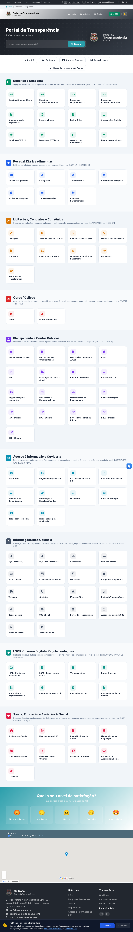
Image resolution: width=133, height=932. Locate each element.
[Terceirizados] (82, 177)
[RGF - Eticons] (20, 434)
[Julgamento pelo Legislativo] (20, 395)
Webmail (47, 2)
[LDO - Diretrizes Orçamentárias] (51, 355)
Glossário (17, 2)
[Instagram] (126, 2)
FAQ (26, 2)
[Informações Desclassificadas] (51, 496)
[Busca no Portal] (20, 629)
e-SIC (115, 14)
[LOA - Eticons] (20, 416)
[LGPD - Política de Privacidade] (20, 671)
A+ (88, 2)
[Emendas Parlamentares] (82, 196)
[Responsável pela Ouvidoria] (51, 517)
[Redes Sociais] (20, 611)
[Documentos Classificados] (20, 496)
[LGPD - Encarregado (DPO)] (51, 671)
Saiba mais (122, 926)
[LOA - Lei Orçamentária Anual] (82, 355)
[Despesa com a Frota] (113, 138)
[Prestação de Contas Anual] (51, 375)
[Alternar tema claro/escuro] (125, 14)
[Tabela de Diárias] (51, 196)
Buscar (78, 44)
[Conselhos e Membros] (51, 576)
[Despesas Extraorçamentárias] (113, 98)
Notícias (86, 14)
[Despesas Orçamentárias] (82, 98)
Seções (100, 14)
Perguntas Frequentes (79, 899)
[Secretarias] (82, 558)
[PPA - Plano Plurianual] (20, 355)
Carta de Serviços (74, 60)
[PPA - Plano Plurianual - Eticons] (82, 416)
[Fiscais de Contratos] (51, 254)
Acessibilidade (108, 2)
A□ (78, 2)
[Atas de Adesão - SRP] (51, 235)
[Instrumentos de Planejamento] (82, 395)
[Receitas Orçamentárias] (20, 98)
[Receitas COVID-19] (20, 138)
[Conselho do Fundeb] (82, 754)
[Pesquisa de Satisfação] (51, 691)
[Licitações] (20, 235)
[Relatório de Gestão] (82, 375)
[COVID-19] (20, 773)
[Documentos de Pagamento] (20, 118)
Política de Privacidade (53, 929)
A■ (74, 2)
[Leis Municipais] (113, 558)
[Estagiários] (51, 177)
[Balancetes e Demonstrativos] (51, 395)
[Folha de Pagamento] (20, 177)
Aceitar (108, 926)
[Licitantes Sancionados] (113, 235)
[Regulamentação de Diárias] (113, 691)
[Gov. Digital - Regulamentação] (20, 691)
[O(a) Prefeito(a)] (20, 558)
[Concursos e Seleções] (113, 177)
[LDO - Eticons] (51, 416)
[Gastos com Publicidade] (82, 138)
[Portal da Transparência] (82, 611)
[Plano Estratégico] (113, 395)
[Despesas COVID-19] (51, 138)
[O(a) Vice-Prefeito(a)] (51, 558)
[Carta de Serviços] (113, 496)
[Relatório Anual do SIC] (113, 476)
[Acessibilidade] (51, 629)
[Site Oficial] (51, 611)
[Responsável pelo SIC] (20, 517)
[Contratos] (20, 254)
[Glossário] (82, 576)
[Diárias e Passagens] (20, 196)
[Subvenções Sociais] (113, 118)
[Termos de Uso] (82, 671)
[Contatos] (51, 594)
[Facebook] (123, 2)
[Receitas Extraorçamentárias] (51, 98)
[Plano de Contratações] (82, 235)
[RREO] (113, 355)
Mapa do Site (74, 907)
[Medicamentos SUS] (51, 734)
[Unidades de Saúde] (20, 734)
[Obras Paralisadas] (51, 316)
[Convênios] (113, 254)
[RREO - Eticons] (113, 416)
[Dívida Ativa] (82, 118)
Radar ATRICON (107, 903)
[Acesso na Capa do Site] (113, 611)
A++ (93, 2)
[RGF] (20, 375)
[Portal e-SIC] (20, 476)
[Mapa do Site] (82, 594)
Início (8, 2)
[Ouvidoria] (82, 496)
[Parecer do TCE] (113, 375)
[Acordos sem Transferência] (20, 274)
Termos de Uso (71, 929)
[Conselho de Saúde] (20, 754)
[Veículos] (20, 594)
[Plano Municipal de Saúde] (82, 734)
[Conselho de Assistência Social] (113, 754)
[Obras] (20, 316)
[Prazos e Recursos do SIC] (82, 476)
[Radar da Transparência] (113, 594)
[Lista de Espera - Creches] (51, 754)
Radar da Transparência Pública (68, 68)
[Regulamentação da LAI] (51, 476)
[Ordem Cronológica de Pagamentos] (82, 254)
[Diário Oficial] (20, 576)
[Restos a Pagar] (51, 118)
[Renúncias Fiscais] (82, 691)
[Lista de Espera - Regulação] (113, 734)
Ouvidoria (36, 2)
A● (69, 2)
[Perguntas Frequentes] (113, 576)
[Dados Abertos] (113, 671)
